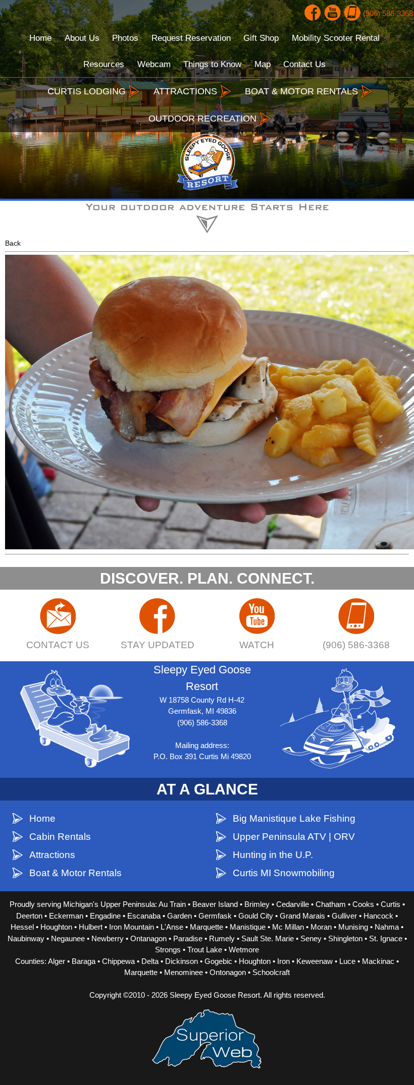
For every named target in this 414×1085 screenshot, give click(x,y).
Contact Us (304, 64)
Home (40, 38)
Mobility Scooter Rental (336, 38)
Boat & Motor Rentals (75, 873)
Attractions (52, 854)
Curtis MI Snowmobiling (284, 873)
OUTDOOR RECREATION (202, 118)
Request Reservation (191, 38)
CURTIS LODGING (86, 91)
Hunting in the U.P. (273, 854)
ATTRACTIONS (185, 91)
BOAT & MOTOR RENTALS (301, 91)
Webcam (154, 64)
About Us (82, 38)
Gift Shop (261, 38)
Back (13, 243)
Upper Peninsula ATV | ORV (294, 836)
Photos (125, 38)
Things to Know (212, 64)
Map (262, 64)
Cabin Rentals (60, 836)
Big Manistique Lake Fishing (294, 818)
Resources (103, 64)
